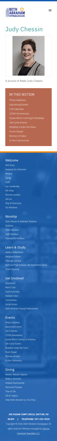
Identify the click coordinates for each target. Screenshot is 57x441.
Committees (11, 300)
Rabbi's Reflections (14, 252)
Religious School (12, 256)
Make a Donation (13, 378)
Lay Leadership (12, 186)
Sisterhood (10, 283)
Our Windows (11, 207)
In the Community (19, 140)
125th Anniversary (19, 113)
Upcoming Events (18, 104)
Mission (8, 173)
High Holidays (11, 234)
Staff (7, 182)
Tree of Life (10, 391)
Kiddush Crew (11, 296)
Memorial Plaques (13, 387)
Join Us (8, 199)
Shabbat (9, 225)
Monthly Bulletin (12, 194)
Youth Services (12, 230)
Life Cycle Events (18, 122)
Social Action (11, 304)
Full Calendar (16, 109)
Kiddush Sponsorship (14, 383)
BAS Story (10, 165)
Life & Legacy (11, 395)
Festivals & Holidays (15, 238)
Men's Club (10, 287)
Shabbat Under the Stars (22, 127)
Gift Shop (9, 190)
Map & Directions (13, 203)
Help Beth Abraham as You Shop (20, 400)
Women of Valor (17, 135)
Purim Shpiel (16, 131)
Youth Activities (12, 291)
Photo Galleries (17, 100)
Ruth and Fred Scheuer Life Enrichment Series (26, 265)
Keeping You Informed (15, 169)
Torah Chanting (12, 269)
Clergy (8, 178)
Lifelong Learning (13, 260)
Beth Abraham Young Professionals (21, 308)
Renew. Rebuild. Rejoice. (16, 374)
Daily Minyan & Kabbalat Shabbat (21, 221)
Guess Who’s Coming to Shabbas (26, 118)
